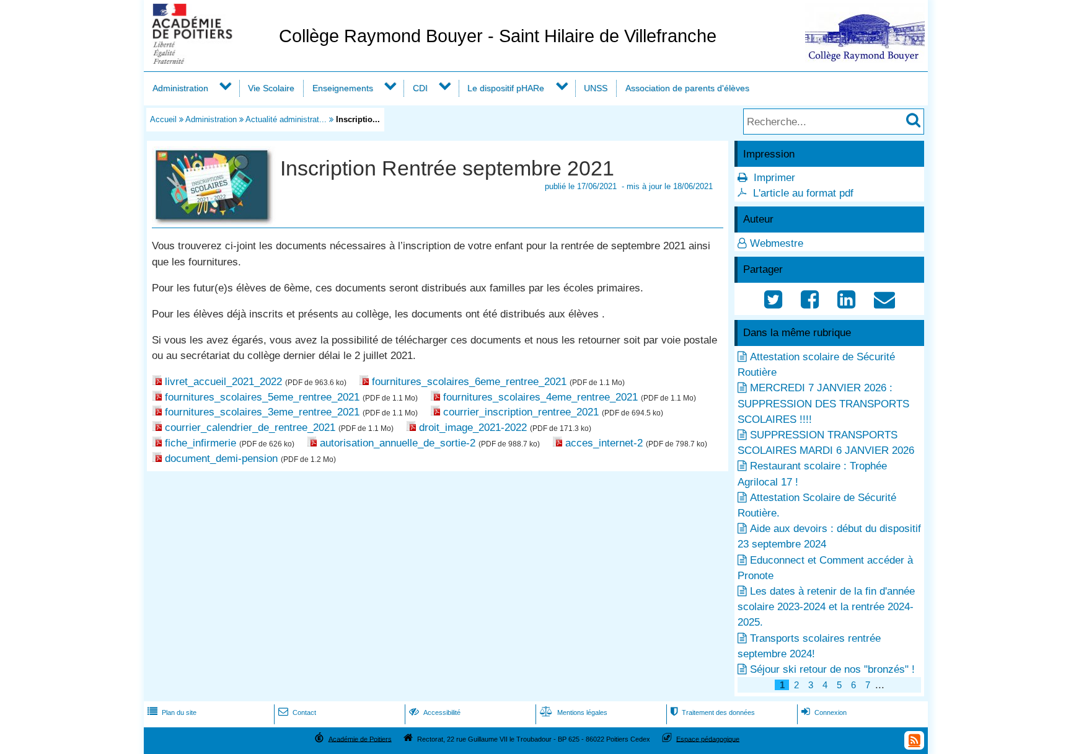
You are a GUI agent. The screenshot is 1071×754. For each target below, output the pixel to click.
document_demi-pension (221, 458)
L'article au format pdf (803, 193)
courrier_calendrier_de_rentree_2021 (250, 427)
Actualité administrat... (286, 119)
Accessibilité (435, 712)
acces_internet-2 (604, 443)
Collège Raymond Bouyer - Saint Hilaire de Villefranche (497, 36)
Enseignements (342, 88)
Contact (297, 712)
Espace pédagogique (707, 738)
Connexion (824, 712)
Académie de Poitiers (360, 738)
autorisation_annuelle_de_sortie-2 (397, 443)
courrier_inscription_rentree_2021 (521, 412)
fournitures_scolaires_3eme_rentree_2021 (262, 412)
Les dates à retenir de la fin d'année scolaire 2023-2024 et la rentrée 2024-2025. (826, 606)
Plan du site (172, 712)
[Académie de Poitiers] (209, 60)
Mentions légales (573, 712)
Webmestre (776, 243)
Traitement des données (713, 712)
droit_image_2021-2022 (473, 427)
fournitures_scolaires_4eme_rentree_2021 (540, 397)
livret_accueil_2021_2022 (223, 382)
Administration (180, 88)
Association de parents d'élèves (687, 88)
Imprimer (774, 178)
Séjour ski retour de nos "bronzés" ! (832, 669)
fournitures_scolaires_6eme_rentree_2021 (469, 382)
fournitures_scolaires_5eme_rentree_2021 (262, 397)
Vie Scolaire (271, 88)
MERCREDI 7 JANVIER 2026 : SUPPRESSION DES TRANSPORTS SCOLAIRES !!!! (823, 403)
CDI (420, 88)
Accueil (163, 119)
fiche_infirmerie (200, 443)
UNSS (595, 88)
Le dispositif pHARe (505, 88)
